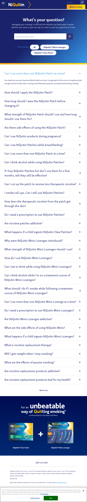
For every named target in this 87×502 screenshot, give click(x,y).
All (34, 47)
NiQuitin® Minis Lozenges (55, 47)
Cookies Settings (35, 498)
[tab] (43, 73)
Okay (50, 498)
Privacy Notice (44, 494)
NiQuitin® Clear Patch (43, 52)
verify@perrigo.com (61, 482)
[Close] (83, 490)
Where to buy (76, 6)
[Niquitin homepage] (19, 4)
